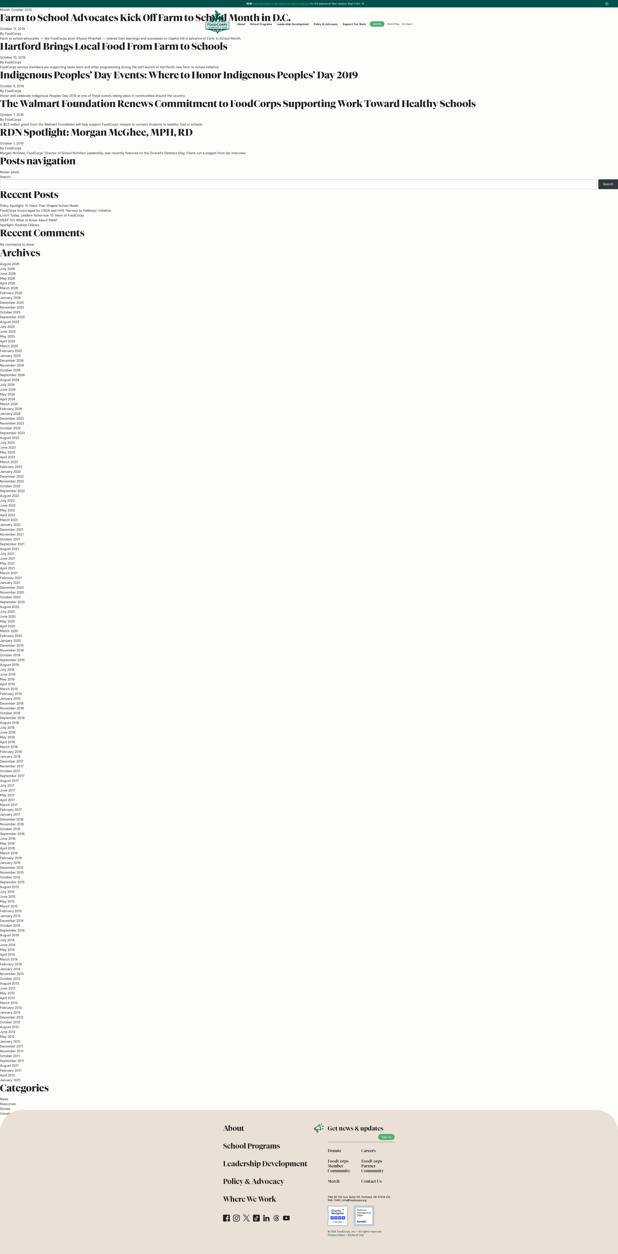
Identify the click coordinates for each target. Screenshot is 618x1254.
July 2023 (7, 443)
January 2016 (10, 863)
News (4, 1099)
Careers (368, 1150)
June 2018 (7, 732)
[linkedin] (266, 1218)
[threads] (276, 1218)
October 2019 (10, 655)
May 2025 (7, 336)
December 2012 (11, 1017)
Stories (5, 1109)
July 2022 (7, 501)
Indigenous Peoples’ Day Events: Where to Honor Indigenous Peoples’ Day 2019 (179, 75)
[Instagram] (236, 1218)
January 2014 (10, 969)
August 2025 (9, 322)
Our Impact (407, 24)
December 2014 (11, 921)
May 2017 (7, 795)
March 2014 (9, 959)
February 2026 (11, 293)
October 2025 (10, 312)
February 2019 (11, 694)
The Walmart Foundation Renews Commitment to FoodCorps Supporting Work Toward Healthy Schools (238, 103)
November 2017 (12, 766)
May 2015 (7, 901)
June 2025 (8, 332)
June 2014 (7, 945)
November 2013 (12, 974)
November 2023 (12, 423)
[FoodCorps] (218, 22)
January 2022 (10, 525)
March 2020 (9, 631)
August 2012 (9, 1027)
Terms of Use (355, 1234)
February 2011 (10, 1070)
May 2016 (7, 843)
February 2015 (11, 911)
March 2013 (9, 1003)
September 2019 (12, 660)
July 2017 (7, 785)
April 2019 (7, 684)
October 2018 (10, 713)
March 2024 (9, 404)
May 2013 (7, 993)
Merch (334, 1181)
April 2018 (7, 742)
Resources (8, 1104)
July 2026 (7, 269)
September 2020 (12, 602)
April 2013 (7, 998)
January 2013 (10, 1012)
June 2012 (7, 1032)
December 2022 (12, 476)
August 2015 (9, 887)
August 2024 (9, 380)
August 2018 (9, 723)
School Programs (251, 1146)
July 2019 (7, 670)
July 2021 (7, 554)
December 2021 (11, 530)
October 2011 (10, 1056)
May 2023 (7, 452)
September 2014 (12, 930)
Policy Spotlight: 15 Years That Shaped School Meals (39, 206)
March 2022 (9, 520)
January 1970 (10, 1080)
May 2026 (7, 278)
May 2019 (7, 679)
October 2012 (10, 1022)
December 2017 (11, 761)
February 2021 (11, 578)
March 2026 (9, 288)
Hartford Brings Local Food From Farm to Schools (113, 46)
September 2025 (12, 317)
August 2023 (9, 438)
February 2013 (11, 1008)
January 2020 (10, 641)
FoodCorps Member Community (339, 1166)
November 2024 (12, 365)
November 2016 (12, 824)
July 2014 (7, 940)
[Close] (606, 3)
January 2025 (10, 356)
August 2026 (9, 264)
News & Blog (393, 24)
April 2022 (7, 515)
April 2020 (7, 626)
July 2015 (7, 892)
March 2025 (9, 346)
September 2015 (12, 882)
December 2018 (11, 703)
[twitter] (246, 1218)
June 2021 (7, 558)
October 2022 (10, 486)
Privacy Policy (336, 1234)
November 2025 (12, 307)
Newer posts (9, 172)
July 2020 (7, 612)
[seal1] (338, 1216)
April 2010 (7, 1075)
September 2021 (12, 544)
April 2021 (7, 568)
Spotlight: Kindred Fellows (19, 225)
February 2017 (11, 810)
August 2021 (9, 549)
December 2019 (11, 645)
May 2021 (7, 563)
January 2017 (10, 814)
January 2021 (10, 583)
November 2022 (12, 481)
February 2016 (11, 858)
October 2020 (10, 597)
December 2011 (11, 1046)
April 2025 (7, 341)
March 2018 (9, 747)
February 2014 (11, 964)
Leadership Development (265, 1163)
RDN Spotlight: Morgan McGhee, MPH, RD (96, 132)
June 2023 (8, 447)
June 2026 (8, 274)
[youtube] (286, 1218)
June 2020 (8, 616)
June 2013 (7, 988)
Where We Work (249, 1199)
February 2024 (11, 409)
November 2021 (12, 534)
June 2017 (7, 790)
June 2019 (7, 674)
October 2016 (10, 829)
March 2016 (9, 853)
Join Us (377, 24)
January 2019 (10, 699)
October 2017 (10, 771)
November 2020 (12, 592)
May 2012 (7, 1037)
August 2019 (9, 665)
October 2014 (10, 926)
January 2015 (10, 916)
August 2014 (9, 935)
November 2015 (12, 872)
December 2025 (12, 303)
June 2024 (7, 389)
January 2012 (10, 1041)
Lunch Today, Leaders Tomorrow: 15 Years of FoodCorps (42, 215)
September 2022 (12, 491)
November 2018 (12, 708)
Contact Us (371, 1181)
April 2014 (7, 954)
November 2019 (12, 650)
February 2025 (11, 351)
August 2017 (9, 781)
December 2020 (12, 587)
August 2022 (9, 496)
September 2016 (12, 834)
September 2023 (12, 433)
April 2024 (7, 399)
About (233, 1128)
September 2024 (12, 375)
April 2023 (7, 457)
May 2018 (7, 737)
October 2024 (10, 370)
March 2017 (9, 805)
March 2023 (9, 462)
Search (5, 177)
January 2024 (10, 414)
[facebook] (226, 1218)
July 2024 (7, 385)
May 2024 (7, 394)
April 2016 (7, 848)
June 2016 (7, 839)
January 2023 (10, 472)
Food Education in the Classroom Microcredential (281, 3)
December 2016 (11, 819)
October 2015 (10, 877)
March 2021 (9, 573)
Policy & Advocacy (253, 1181)
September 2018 (12, 718)
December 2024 (11, 360)
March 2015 (9, 906)
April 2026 (7, 283)
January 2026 (10, 298)
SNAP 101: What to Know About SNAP (28, 220)
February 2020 (11, 636)
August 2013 (9, 983)
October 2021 (10, 539)
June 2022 (8, 505)
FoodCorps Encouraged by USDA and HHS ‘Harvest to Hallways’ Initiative (55, 210)
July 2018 (7, 728)
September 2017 (12, 776)
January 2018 (10, 756)
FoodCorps (13, 34)
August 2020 (9, 607)
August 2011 (9, 1066)
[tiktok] (256, 1218)
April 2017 (7, 800)
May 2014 (7, 950)
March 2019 (9, 689)
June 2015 (7, 897)
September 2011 (12, 1061)
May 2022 (7, 510)
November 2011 (11, 1051)
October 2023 (10, 428)
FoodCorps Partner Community (372, 1166)
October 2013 (10, 979)
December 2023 (12, 418)
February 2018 (11, 752)
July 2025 (7, 327)
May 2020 (7, 621)
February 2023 (11, 467)
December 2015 (11, 868)
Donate (334, 1150)
